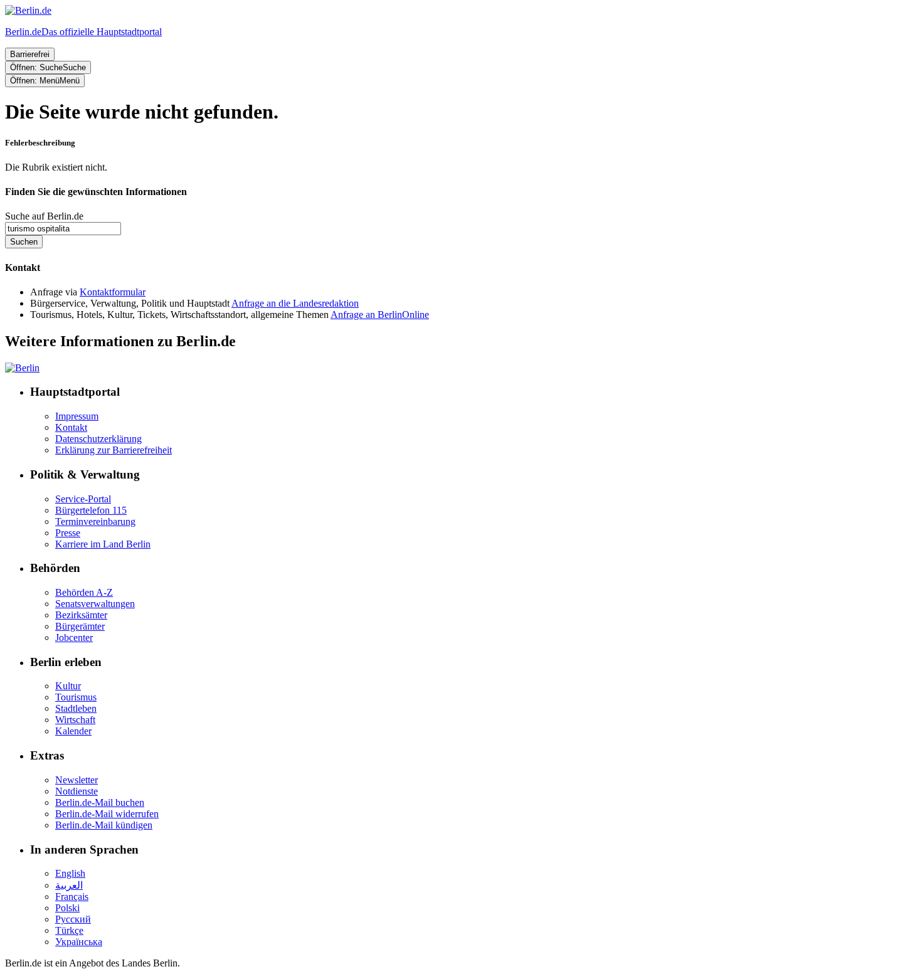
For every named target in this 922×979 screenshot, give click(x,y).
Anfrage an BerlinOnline (380, 314)
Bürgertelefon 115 (91, 510)
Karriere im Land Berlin (103, 544)
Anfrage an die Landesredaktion (295, 303)
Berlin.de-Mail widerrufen (107, 813)
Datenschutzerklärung (98, 438)
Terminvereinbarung (95, 521)
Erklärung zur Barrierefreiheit (113, 450)
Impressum (76, 416)
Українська (78, 941)
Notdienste (76, 791)
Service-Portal (83, 499)
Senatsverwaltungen (95, 603)
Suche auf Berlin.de (44, 216)
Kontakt (71, 427)
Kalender (73, 731)
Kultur (68, 685)
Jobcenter (74, 637)
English (70, 873)
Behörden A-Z (84, 592)
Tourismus (76, 697)
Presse (67, 532)
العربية (69, 885)
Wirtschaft (75, 719)
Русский (73, 919)
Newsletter (76, 780)
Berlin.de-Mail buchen (99, 802)
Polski (67, 907)
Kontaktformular (113, 292)
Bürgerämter (80, 626)
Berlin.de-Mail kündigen (103, 825)
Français (71, 896)
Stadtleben (76, 708)
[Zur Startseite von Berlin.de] (22, 367)
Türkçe (69, 930)
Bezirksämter (81, 615)
